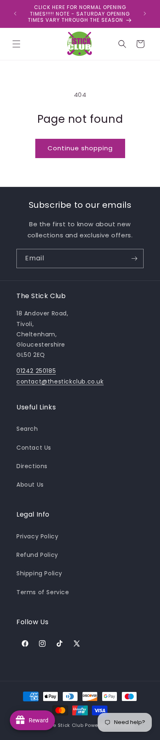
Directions (32, 466)
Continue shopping (80, 148)
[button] (16, 44)
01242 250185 (36, 371)
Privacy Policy (37, 536)
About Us (30, 484)
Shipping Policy (39, 573)
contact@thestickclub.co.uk (60, 381)
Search (27, 429)
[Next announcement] (145, 14)
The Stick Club (65, 725)
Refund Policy (37, 555)
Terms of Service (42, 592)
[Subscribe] (134, 258)
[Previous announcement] (15, 14)
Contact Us (33, 448)
